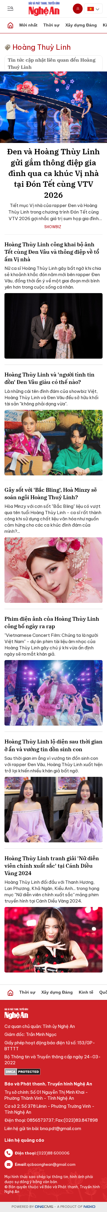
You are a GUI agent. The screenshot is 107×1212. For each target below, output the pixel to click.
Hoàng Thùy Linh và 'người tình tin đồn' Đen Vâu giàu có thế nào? (49, 378)
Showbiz (52, 227)
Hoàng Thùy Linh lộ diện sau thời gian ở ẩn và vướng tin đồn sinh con (53, 745)
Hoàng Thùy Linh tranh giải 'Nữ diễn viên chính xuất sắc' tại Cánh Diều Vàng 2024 (51, 866)
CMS (44, 1207)
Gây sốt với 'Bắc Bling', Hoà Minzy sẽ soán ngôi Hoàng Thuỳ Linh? (50, 493)
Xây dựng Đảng (81, 25)
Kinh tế (86, 992)
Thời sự (51, 25)
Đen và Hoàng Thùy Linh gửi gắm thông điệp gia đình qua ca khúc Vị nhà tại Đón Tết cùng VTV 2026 (53, 173)
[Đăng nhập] (78, 9)
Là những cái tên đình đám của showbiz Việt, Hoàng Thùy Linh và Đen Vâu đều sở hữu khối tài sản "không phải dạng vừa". (51, 397)
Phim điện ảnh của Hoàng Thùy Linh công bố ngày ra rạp (51, 622)
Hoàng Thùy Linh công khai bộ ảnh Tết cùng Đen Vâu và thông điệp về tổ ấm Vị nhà (51, 252)
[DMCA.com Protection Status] (53, 1071)
